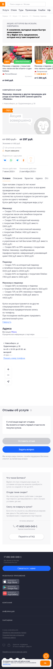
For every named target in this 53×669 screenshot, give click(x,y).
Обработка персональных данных (14, 632)
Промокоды (30, 10)
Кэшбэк (41, 10)
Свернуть (6, 322)
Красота (25, 16)
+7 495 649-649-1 (12, 557)
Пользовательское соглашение (13, 635)
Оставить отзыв (26, 441)
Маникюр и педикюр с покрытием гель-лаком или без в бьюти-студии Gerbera (17, 68)
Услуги (5, 10)
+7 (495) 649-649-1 (26, 526)
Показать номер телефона (14, 358)
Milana (14, 332)
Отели (14, 10)
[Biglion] (5, 4)
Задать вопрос (26, 449)
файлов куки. (7, 664)
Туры (21, 10)
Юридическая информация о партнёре (18, 334)
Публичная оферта (9, 637)
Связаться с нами (26, 568)
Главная (5, 16)
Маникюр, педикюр (39, 16)
